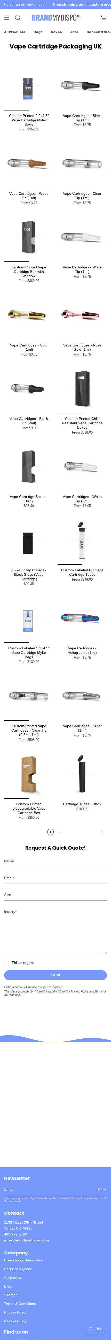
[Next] (85, 832)
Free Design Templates (23, 1260)
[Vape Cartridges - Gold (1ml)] (28, 315)
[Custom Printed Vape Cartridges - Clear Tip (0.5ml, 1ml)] (28, 696)
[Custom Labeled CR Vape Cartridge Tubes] (82, 540)
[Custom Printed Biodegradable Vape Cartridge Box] (28, 774)
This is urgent (23, 963)
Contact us (13, 1277)
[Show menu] (7, 18)
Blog (7, 1286)
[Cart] (103, 18)
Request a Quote (18, 1269)
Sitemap (11, 1295)
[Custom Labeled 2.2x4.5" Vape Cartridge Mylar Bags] (28, 618)
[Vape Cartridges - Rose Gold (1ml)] (82, 315)
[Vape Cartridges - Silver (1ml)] (82, 696)
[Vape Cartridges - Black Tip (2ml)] (28, 388)
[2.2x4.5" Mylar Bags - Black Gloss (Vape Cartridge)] (28, 540)
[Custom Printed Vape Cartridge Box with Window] (28, 237)
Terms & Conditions (20, 1304)
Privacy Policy (80, 991)
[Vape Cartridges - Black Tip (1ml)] (82, 85)
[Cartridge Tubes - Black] (82, 774)
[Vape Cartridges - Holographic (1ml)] (82, 618)
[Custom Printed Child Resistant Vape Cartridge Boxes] (82, 388)
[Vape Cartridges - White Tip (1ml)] (82, 237)
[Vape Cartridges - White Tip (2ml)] (82, 466)
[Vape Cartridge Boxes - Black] (28, 466)
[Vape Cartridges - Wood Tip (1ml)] (28, 163)
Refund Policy (15, 1321)
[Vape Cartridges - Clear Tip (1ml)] (82, 163)
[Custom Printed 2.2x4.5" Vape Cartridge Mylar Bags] (28, 85)
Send (55, 975)
